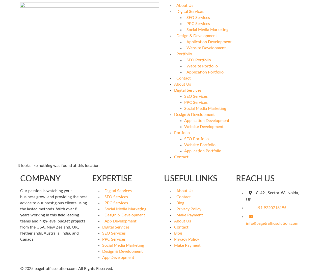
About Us (184, 6)
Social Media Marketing (207, 30)
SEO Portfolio (198, 60)
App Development (120, 221)
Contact (183, 78)
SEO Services (198, 18)
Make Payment (189, 215)
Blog (180, 203)
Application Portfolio (205, 72)
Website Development (206, 48)
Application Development (209, 42)
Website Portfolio (202, 66)
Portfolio (184, 54)
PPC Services (198, 24)
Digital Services (190, 12)
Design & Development (196, 36)
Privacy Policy (188, 209)
